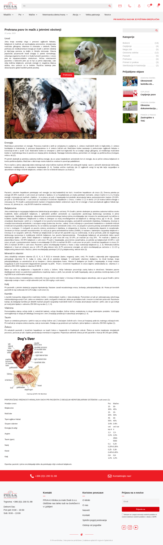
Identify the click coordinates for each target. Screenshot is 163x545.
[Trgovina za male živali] (10, 6)
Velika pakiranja (93, 15)
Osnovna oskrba (130, 52)
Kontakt (86, 515)
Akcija (75, 15)
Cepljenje (127, 46)
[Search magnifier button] (157, 30)
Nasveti (86, 510)
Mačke (32, 15)
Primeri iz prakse (131, 62)
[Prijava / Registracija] (140, 6)
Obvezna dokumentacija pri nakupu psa (148, 107)
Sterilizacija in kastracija (134, 65)
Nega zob (127, 49)
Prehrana (67, 75)
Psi (19, 15)
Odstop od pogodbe (91, 525)
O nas (85, 505)
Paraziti (126, 56)
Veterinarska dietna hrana (53, 15)
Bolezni (126, 43)
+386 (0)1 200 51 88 (46, 476)
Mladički (7, 15)
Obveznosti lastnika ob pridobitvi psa (148, 83)
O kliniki (86, 500)
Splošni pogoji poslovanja (94, 520)
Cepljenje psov (148, 94)
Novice (108, 15)
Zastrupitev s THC (147, 119)
